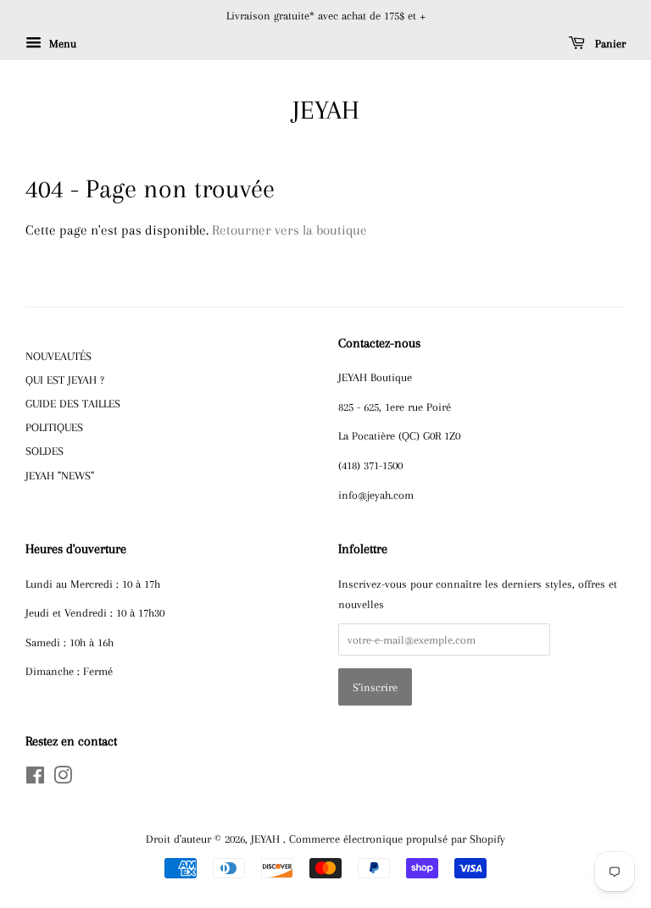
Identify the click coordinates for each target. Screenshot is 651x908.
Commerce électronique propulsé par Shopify (397, 838)
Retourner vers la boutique (289, 230)
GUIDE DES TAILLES (72, 403)
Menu (61, 43)
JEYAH (325, 110)
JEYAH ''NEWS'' (59, 475)
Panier (609, 43)
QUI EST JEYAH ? (64, 379)
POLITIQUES (54, 427)
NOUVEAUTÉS (58, 356)
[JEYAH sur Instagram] (62, 778)
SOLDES (44, 450)
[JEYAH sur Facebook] (35, 778)
